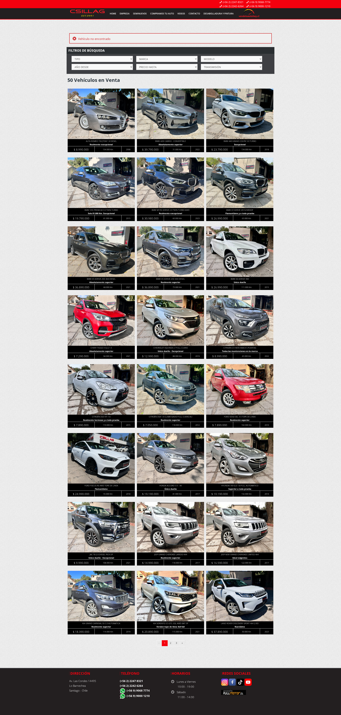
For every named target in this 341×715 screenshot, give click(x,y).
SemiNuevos (140, 13)
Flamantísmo (101, 489)
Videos (181, 13)
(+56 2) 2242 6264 (131, 685)
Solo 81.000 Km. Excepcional (101, 213)
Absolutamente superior (171, 144)
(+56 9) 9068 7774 (138, 690)
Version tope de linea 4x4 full (170, 626)
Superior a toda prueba (239, 489)
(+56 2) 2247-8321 (233, 2)
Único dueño (170, 489)
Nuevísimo (240, 626)
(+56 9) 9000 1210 (138, 696)
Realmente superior (170, 282)
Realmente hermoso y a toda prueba (101, 420)
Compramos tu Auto (162, 13)
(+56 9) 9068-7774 (260, 2)
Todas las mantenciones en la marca (240, 351)
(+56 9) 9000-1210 (260, 6)
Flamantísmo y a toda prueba (239, 213)
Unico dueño (240, 282)
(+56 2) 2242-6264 (233, 6)
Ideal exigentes (239, 557)
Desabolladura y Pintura (219, 13)
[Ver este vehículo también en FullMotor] (233, 692)
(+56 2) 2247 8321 (131, 681)
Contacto (194, 13)
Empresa (124, 13)
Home (113, 13)
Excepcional (240, 144)
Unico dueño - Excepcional (170, 351)
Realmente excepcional (101, 144)
